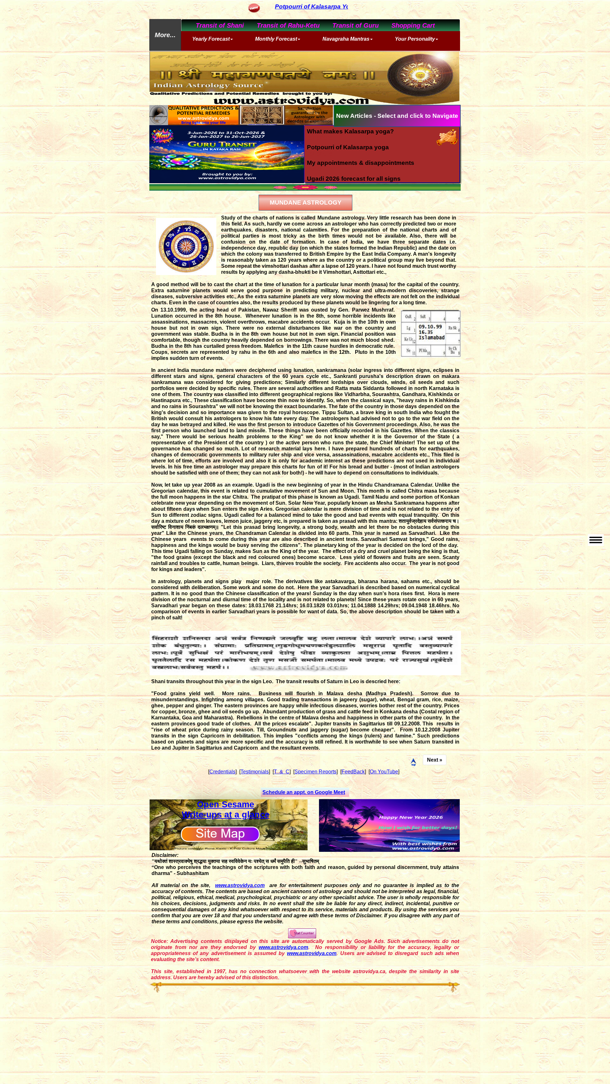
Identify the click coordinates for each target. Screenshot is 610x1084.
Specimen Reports (315, 771)
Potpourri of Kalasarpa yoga (348, 147)
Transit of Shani (215, 25)
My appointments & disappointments (360, 162)
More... (165, 34)
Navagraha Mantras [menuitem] (345, 39)
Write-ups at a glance (225, 814)
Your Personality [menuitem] (415, 39)
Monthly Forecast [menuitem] (276, 39)
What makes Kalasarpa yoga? (350, 131)
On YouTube (384, 771)
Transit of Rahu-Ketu (283, 25)
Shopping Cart (408, 25)
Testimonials (255, 771)
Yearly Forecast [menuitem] (211, 39)
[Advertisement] (305, 1038)
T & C (281, 771)
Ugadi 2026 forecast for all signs (354, 178)
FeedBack (353, 771)
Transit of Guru (351, 25)
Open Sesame (225, 804)
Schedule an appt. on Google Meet (303, 792)
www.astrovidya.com (240, 885)
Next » (434, 760)
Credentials (222, 771)
